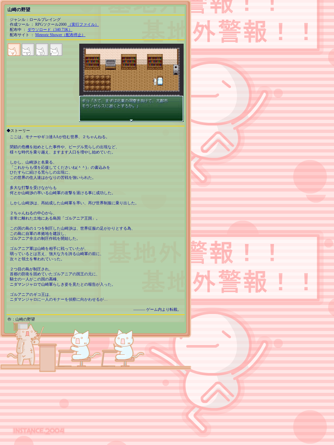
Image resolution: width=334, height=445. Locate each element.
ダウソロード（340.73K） (49, 29)
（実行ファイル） (83, 24)
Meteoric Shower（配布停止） (60, 35)
